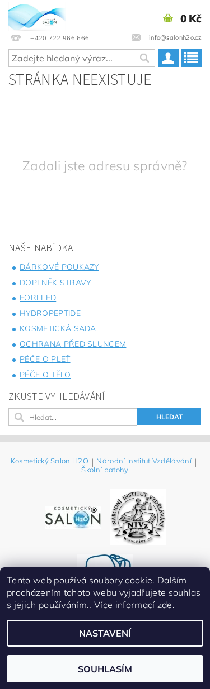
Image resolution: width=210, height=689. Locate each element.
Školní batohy (104, 469)
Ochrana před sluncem (73, 344)
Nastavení (105, 633)
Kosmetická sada (58, 328)
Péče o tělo (45, 375)
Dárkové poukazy (59, 267)
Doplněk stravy (55, 282)
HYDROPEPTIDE (50, 313)
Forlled (38, 298)
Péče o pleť (45, 359)
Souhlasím (105, 668)
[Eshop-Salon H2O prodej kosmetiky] (37, 14)
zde (164, 604)
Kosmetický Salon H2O (49, 461)
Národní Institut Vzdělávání (144, 461)
